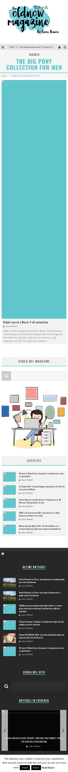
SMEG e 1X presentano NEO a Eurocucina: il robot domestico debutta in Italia (39, 514)
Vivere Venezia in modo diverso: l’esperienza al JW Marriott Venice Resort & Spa (40, 501)
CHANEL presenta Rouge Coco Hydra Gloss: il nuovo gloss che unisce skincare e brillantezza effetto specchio (40, 608)
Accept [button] (25, 767)
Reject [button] (36, 767)
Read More (48, 767)
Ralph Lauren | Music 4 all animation (25, 322)
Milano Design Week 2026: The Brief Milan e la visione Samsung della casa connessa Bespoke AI (39, 527)
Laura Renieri (12, 326)
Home (4, 75)
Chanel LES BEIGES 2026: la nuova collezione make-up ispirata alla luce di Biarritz (41, 636)
